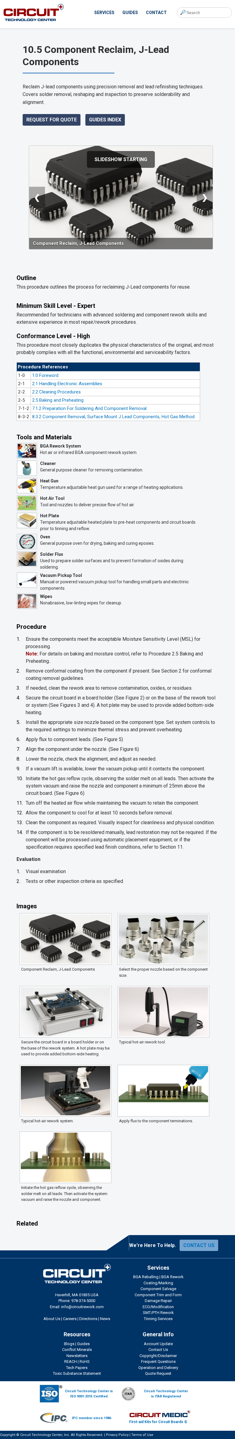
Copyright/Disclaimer (158, 1355)
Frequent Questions (158, 1361)
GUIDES (130, 12)
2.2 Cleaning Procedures (56, 392)
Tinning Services (158, 1318)
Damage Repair (158, 1300)
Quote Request (158, 1373)
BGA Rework (172, 1277)
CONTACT (156, 12)
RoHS (85, 1361)
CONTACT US (198, 1245)
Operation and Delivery (158, 1367)
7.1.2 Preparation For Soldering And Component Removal (89, 408)
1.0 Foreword (45, 375)
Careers (69, 1318)
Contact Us (158, 1349)
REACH (70, 1361)
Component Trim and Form (158, 1295)
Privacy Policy (117, 1435)
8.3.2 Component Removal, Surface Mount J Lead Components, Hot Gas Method (113, 416)
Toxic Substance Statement (77, 1373)
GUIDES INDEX (105, 120)
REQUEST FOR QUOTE (51, 120)
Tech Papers (77, 1367)
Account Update (158, 1343)
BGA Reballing (146, 1277)
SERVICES (104, 12)
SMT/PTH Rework (158, 1312)
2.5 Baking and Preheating (58, 400)
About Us (51, 1318)
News (105, 1318)
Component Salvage (158, 1288)
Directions (88, 1318)
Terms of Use (142, 1435)
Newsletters (77, 1355)
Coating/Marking (158, 1283)
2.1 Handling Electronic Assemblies (67, 383)
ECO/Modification (158, 1306)
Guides (83, 1343)
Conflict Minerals (77, 1349)
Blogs (69, 1343)
